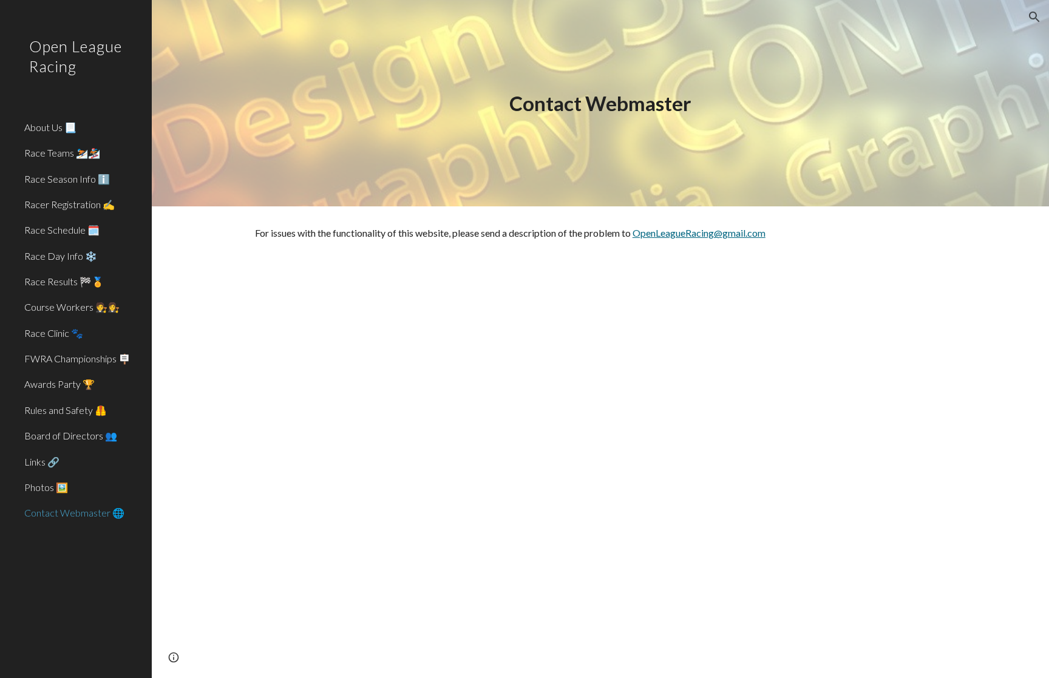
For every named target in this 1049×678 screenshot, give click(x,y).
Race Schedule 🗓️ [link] (62, 230)
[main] (600, 103)
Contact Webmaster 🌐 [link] (74, 512)
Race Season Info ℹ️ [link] (67, 179)
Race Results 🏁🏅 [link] (64, 281)
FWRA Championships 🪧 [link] (77, 358)
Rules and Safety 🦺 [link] (65, 410)
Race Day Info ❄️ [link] (60, 256)
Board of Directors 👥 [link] (70, 435)
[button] (1034, 17)
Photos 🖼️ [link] (46, 487)
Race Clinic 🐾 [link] (53, 333)
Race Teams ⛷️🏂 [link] (62, 152)
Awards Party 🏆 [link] (59, 384)
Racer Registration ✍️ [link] (69, 204)
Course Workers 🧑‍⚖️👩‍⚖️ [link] (72, 307)
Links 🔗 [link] (41, 461)
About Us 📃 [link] (50, 127)
